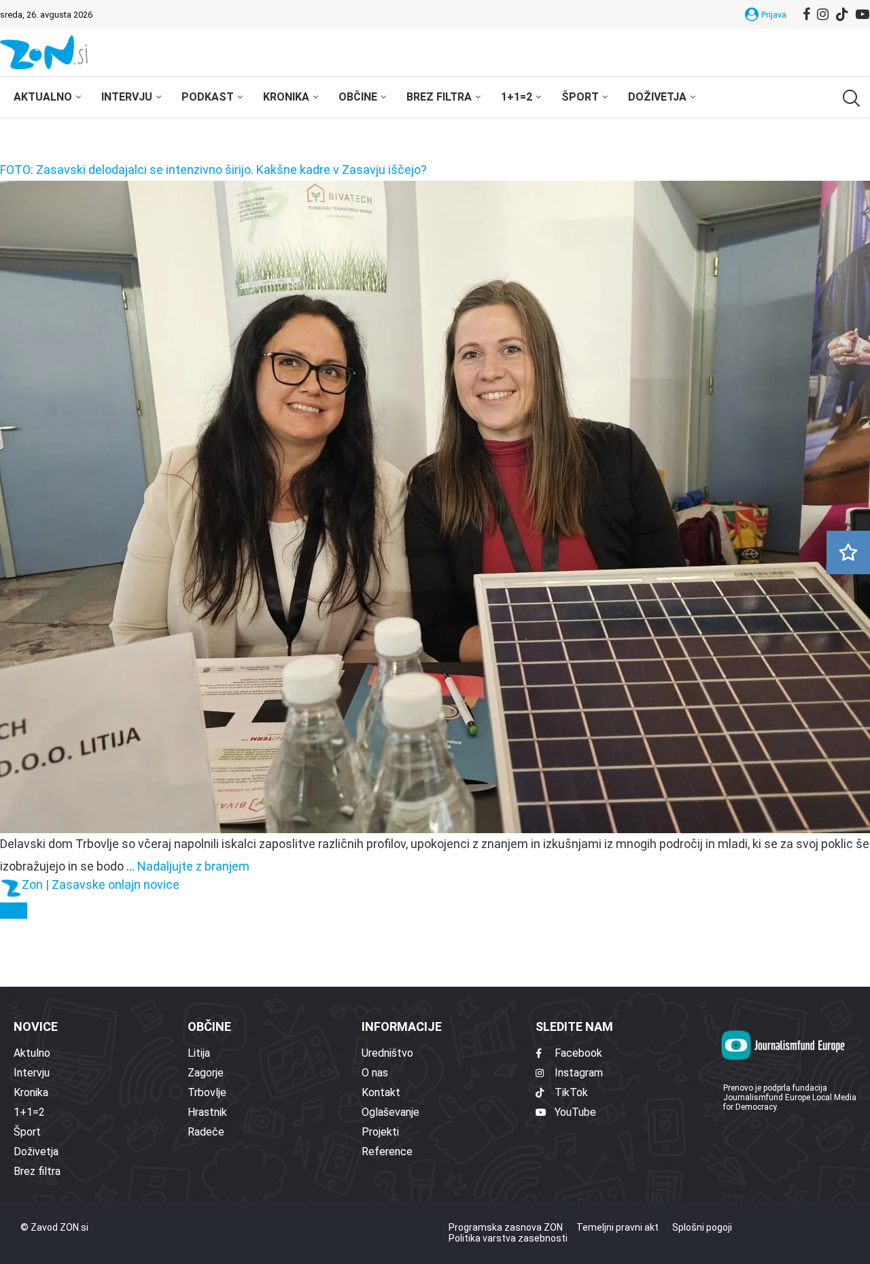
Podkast (207, 96)
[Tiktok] (842, 14)
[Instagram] (822, 14)
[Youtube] (862, 14)
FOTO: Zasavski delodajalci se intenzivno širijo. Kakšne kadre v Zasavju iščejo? (213, 169)
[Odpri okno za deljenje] (13, 910)
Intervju (126, 96)
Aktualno (43, 96)
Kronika (286, 96)
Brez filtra (439, 96)
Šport (580, 96)
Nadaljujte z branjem (193, 866)
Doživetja (657, 96)
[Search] (849, 98)
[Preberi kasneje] (848, 552)
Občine (357, 96)
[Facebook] (806, 14)
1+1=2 (516, 96)
